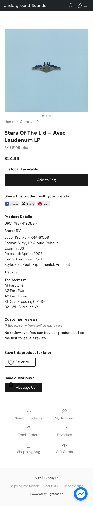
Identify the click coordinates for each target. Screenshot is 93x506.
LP (37, 121)
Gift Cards (64, 451)
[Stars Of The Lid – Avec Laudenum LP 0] (46, 70)
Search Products (28, 418)
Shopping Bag (28, 451)
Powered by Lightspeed (46, 494)
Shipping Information (24, 486)
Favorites (64, 434)
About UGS (51, 486)
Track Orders (28, 434)
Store (24, 121)
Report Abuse (73, 486)
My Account (64, 418)
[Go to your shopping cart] (80, 5)
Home (9, 121)
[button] (25, 5)
